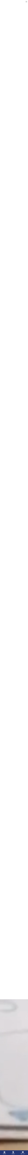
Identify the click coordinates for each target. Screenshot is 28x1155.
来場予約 (4, 1153)
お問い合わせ (23, 1153)
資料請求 (13, 1153)
